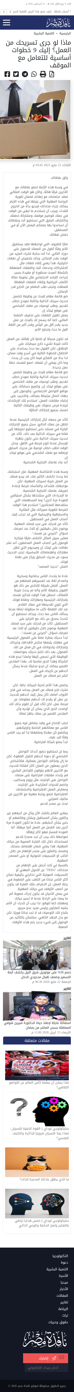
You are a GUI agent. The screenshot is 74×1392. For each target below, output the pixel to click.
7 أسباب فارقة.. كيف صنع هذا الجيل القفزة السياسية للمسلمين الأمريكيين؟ (39, 11)
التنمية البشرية (44, 33)
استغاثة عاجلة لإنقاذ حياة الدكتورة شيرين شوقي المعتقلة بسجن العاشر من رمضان (37, 1025)
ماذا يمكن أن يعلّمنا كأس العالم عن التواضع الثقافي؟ (39, 1085)
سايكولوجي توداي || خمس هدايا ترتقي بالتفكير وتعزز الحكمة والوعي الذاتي (42, 1223)
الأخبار (64, 1289)
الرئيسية (65, 33)
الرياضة (63, 1309)
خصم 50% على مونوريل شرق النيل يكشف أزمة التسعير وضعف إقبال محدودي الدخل (39, 974)
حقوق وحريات (58, 1322)
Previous (4, 11)
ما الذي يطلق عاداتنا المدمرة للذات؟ (44, 1179)
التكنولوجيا (60, 1256)
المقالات (62, 1295)
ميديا (64, 1282)
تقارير (64, 1302)
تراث (65, 1315)
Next (10, 11)
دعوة (64, 1262)
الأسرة (63, 1275)
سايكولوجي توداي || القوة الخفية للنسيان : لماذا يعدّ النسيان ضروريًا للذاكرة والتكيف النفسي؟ (39, 1133)
